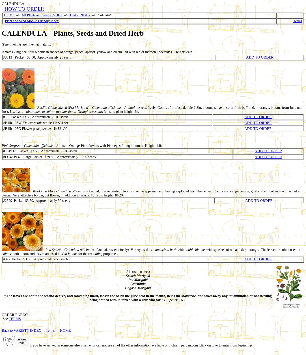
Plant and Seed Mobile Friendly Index (32, 21)
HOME (9, 15)
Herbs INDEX (80, 15)
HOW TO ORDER (24, 9)
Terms (297, 21)
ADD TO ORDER (260, 57)
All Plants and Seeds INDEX (42, 15)
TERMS (15, 319)
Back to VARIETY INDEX (21, 330)
